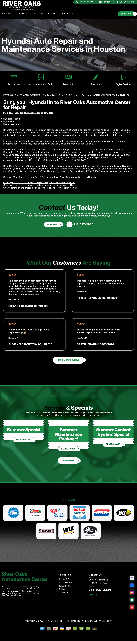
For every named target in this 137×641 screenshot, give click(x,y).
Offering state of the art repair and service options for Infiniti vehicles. (39, 182)
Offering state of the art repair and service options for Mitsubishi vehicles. (41, 187)
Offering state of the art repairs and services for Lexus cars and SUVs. (39, 185)
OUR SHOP (6, 14)
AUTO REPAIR (21, 14)
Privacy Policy (105, 621)
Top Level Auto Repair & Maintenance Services (67, 95)
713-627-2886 (79, 160)
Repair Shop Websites (55, 621)
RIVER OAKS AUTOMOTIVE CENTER (21, 95)
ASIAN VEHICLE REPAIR (105, 95)
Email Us (93, 595)
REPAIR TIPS (37, 14)
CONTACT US (67, 14)
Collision (52, 14)
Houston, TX (13, 300)
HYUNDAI (125, 95)
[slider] (12, 275)
